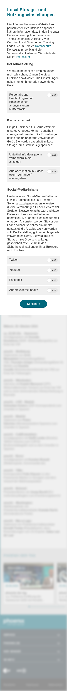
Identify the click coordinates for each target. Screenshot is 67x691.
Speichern (33, 303)
